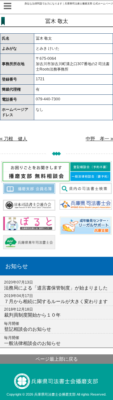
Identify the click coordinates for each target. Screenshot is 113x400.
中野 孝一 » (99, 138)
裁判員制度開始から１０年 (32, 315)
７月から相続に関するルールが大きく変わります (56, 301)
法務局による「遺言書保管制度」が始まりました (56, 287)
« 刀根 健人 (13, 138)
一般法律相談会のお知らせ (32, 343)
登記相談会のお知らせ (27, 329)
